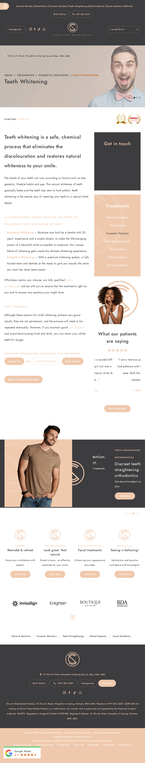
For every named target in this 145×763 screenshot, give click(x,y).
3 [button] (131, 513)
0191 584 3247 (83, 14)
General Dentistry (24, 6)
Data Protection (109, 745)
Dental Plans (41, 6)
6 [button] (139, 513)
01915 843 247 (47, 361)
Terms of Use (79, 745)
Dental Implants (97, 6)
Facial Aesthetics (114, 6)
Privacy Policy (83, 740)
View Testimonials (117, 408)
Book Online (60, 14)
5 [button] (136, 513)
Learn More (102, 496)
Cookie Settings (125, 745)
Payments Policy (63, 745)
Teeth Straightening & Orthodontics (117, 245)
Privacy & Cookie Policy (23, 745)
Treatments (25, 75)
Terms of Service (100, 740)
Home (9, 75)
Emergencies (15, 29)
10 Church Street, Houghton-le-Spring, (26, 55)
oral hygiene (76, 327)
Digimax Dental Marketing (110, 732)
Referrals (128, 6)
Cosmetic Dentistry (58, 6)
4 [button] (133, 513)
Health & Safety (93, 745)
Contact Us (14, 361)
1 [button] (125, 513)
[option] (117, 375)
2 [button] (128, 513)
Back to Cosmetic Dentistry (23, 379)
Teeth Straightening (78, 6)
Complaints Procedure (45, 745)
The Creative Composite (82, 736)
